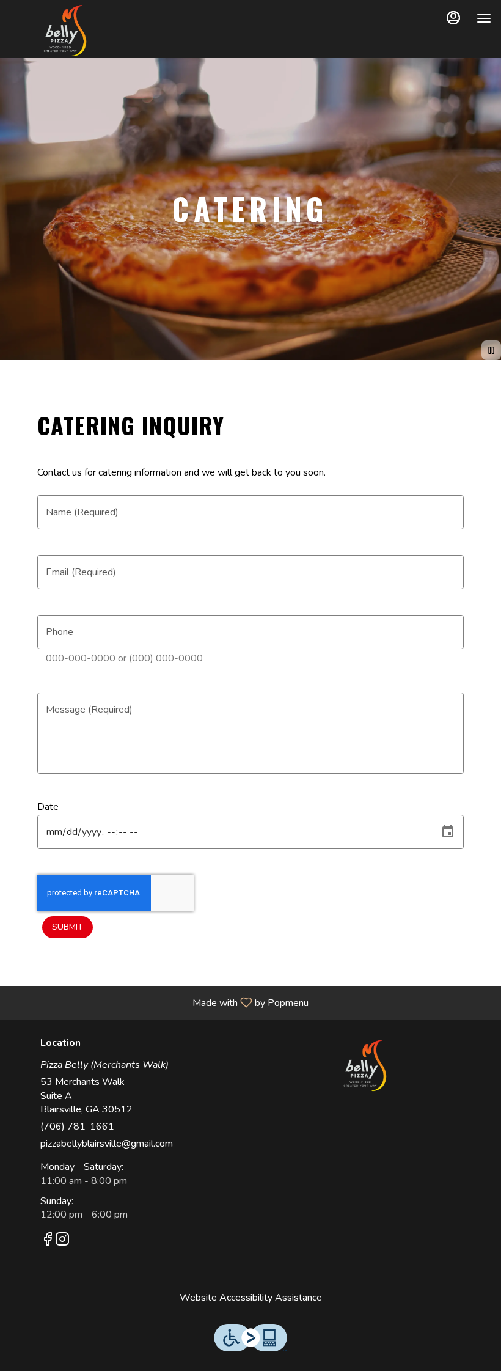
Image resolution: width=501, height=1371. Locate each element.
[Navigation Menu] (483, 18)
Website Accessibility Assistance (251, 1297)
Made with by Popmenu (159, 1002)
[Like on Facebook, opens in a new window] (47, 1241)
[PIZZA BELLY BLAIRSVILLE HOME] (65, 30)
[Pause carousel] (491, 350)
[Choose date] (448, 832)
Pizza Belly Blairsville (365, 1065)
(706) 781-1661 (77, 1126)
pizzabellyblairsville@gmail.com (106, 1143)
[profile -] (453, 17)
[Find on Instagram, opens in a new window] (62, 1241)
